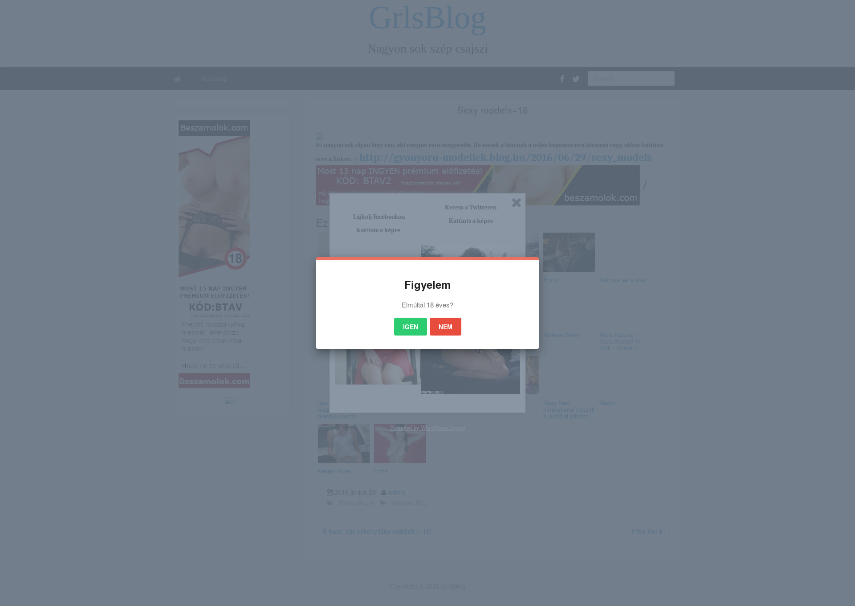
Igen (410, 326)
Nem (445, 326)
